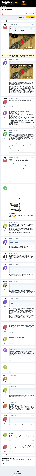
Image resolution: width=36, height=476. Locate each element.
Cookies (20, 473)
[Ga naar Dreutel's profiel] (5, 350)
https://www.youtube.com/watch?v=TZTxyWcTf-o (17, 30)
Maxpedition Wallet (22, 290)
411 (5, 410)
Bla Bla (5, 59)
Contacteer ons (16, 473)
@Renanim (11, 433)
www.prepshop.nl (22, 56)
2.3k (5, 117)
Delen (27, 13)
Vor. (3, 454)
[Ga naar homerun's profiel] (5, 113)
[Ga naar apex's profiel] (5, 134)
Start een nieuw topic (21, 17)
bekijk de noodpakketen (15, 55)
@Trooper (11, 132)
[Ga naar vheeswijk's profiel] (5, 285)
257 (5, 106)
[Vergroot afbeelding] (21, 82)
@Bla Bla (11, 224)
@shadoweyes (12, 404)
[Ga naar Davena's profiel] (5, 226)
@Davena (11, 325)
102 (5, 138)
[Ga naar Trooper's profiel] (2, 14)
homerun (5, 109)
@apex (11, 159)
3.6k (5, 354)
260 (5, 67)
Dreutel (5, 347)
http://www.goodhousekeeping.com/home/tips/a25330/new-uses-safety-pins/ (22, 225)
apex (5, 130)
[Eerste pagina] (1, 21)
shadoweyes (5, 364)
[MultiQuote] (10, 52)
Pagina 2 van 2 (10, 454)
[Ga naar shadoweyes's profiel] (5, 367)
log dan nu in (26, 459)
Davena (5, 222)
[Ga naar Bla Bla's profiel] (5, 63)
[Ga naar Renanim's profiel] (5, 378)
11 (5, 371)
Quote (12, 52)
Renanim (5, 375)
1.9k (5, 289)
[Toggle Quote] (10, 26)
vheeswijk (5, 281)
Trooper (7, 13)
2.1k (5, 230)
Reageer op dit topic (30, 17)
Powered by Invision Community (18, 474)
